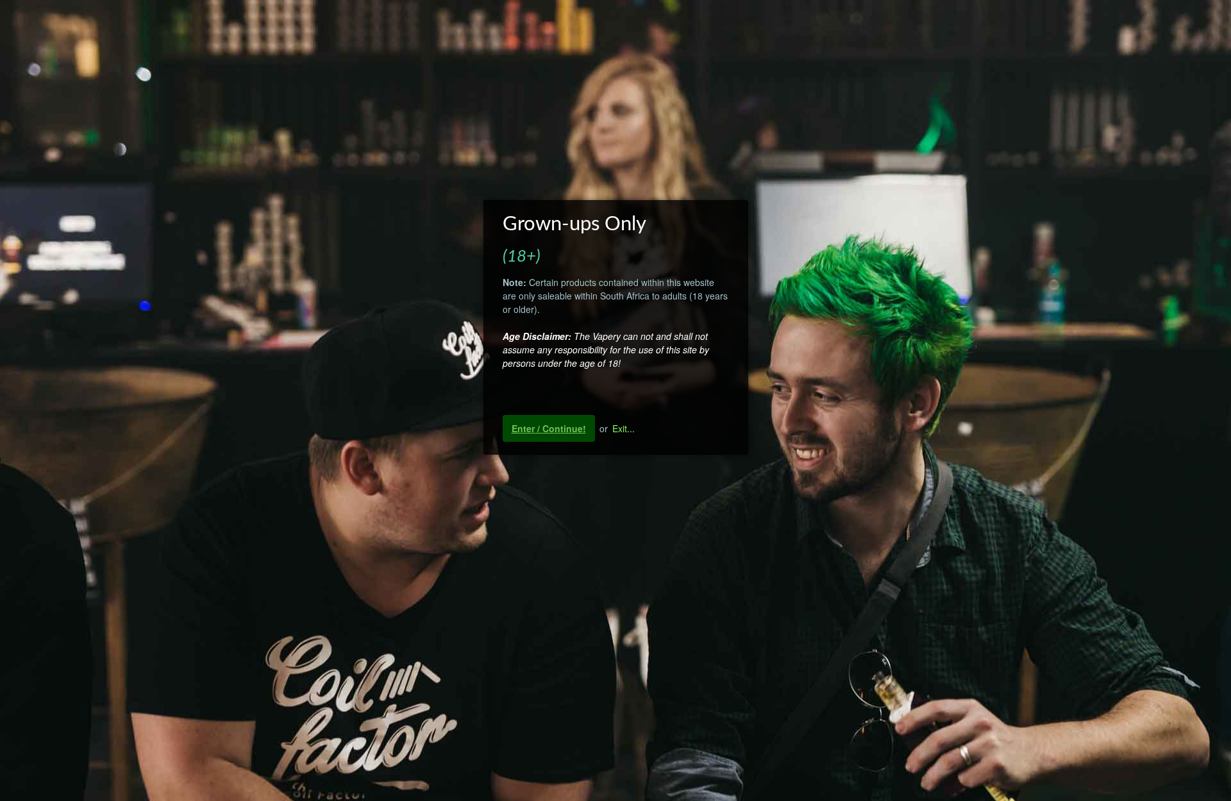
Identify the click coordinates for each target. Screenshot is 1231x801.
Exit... (623, 428)
